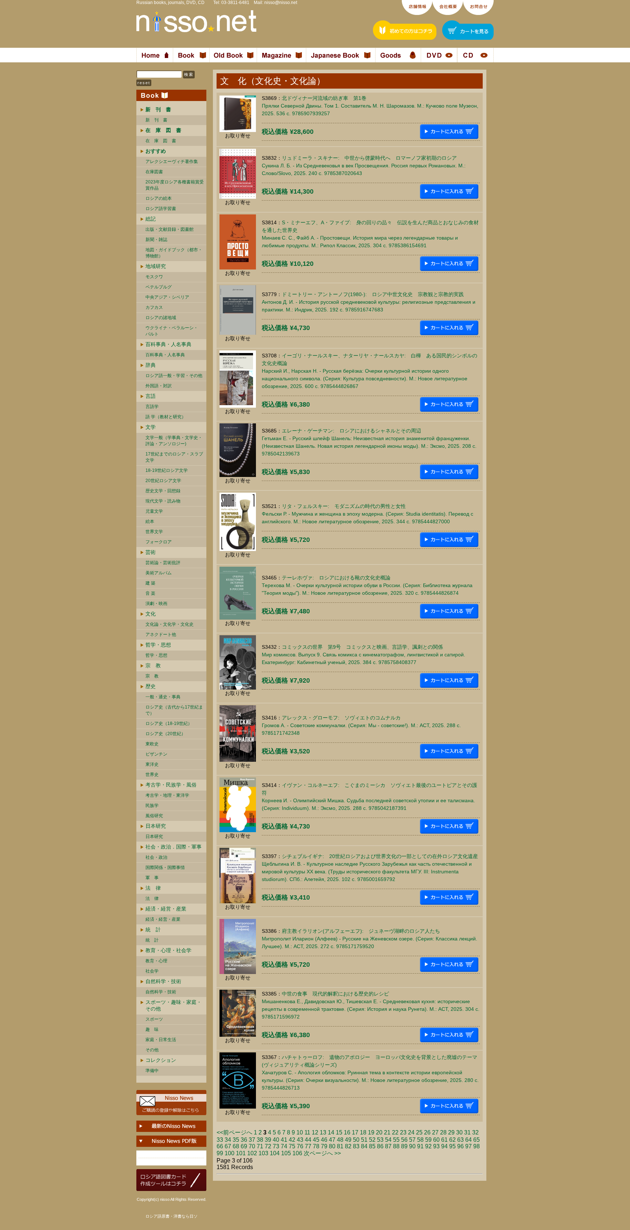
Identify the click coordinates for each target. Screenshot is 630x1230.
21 (387, 1132)
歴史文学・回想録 (162, 490)
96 (460, 1146)
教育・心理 (156, 960)
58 (420, 1140)
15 (339, 1132)
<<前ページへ (234, 1132)
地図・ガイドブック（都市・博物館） (173, 253)
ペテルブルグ (158, 287)
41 (284, 1140)
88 (396, 1146)
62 (452, 1140)
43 (300, 1140)
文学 (150, 427)
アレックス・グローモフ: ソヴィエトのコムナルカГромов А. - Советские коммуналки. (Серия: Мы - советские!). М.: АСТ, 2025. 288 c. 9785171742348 (361, 725)
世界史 (152, 774)
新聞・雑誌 (156, 239)
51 (364, 1140)
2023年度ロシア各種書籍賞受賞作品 (174, 185)
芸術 (150, 552)
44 (308, 1140)
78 (316, 1146)
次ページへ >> (322, 1153)
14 (331, 1132)
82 (348, 1146)
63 (460, 1140)
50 (356, 1140)
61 (444, 1140)
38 (260, 1140)
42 (292, 1140)
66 (220, 1146)
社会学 (152, 971)
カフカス (154, 307)
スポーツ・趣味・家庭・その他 (173, 1005)
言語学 (152, 406)
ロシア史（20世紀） (165, 733)
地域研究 (155, 266)
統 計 (153, 929)
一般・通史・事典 (162, 696)
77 (308, 1146)
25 (419, 1132)
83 (356, 1146)
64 (468, 1140)
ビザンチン (156, 754)
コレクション (160, 1060)
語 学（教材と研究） (165, 416)
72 (268, 1146)
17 (355, 1132)
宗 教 (153, 665)
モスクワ (154, 276)
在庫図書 (154, 171)
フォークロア (158, 541)
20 (379, 1132)
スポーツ (154, 1019)
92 (428, 1146)
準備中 (152, 1070)
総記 (150, 219)
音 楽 (150, 593)
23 (403, 1132)
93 (436, 1146)
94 (444, 1146)
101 (241, 1153)
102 (252, 1153)
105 (286, 1153)
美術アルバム (158, 572)
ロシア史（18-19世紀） (168, 723)
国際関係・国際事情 (165, 867)
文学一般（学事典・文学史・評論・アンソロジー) (173, 440)
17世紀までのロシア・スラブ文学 (174, 457)
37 (252, 1140)
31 (467, 1132)
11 (307, 1132)
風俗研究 (154, 815)
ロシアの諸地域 (160, 317)
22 (395, 1132)
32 (475, 1132)
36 (244, 1140)
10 (299, 1132)
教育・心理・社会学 (168, 950)
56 (404, 1140)
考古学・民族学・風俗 (171, 785)
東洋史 (152, 764)
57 (412, 1140)
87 (388, 1146)
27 (435, 1132)
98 (476, 1146)
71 (260, 1146)
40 (276, 1140)
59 (428, 1140)
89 (404, 1146)
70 (252, 1146)
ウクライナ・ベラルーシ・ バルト (171, 331)
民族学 (152, 805)
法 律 (153, 888)
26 (427, 1132)
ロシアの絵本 (158, 198)
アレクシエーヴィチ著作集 (171, 161)
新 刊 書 (156, 120)
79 (324, 1146)
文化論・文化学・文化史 (169, 624)
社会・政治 (156, 857)
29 (451, 1132)
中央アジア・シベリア (167, 297)
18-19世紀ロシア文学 (166, 470)
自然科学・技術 (163, 981)
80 (332, 1146)
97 (468, 1146)
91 (420, 1146)
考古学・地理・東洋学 (167, 795)
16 (347, 1132)
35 (236, 1140)
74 (284, 1146)
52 (372, 1140)
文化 (150, 614)
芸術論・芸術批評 (162, 562)
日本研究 (155, 826)
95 (452, 1146)
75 (292, 1146)
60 (436, 1140)
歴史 (150, 686)
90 (412, 1146)
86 (380, 1146)
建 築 (150, 583)
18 (363, 1132)
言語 (150, 396)
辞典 (150, 365)
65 (476, 1140)
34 (228, 1140)
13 (323, 1132)
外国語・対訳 (158, 385)
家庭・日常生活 (160, 1039)
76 (300, 1146)
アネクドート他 (160, 634)
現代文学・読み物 (162, 501)
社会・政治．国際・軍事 (173, 847)
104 (275, 1153)
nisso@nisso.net (280, 2)
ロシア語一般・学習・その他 (173, 375)
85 (372, 1146)
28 (443, 1132)
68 (236, 1146)
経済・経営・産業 (165, 909)
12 (315, 1132)
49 (348, 1140)
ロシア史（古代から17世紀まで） (174, 710)
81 (340, 1146)
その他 (152, 1049)
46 (324, 1140)
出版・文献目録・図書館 (169, 229)
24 (411, 1132)
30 (459, 1132)
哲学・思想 (158, 645)
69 (244, 1146)
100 (229, 1153)
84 (364, 1146)
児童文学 (154, 511)
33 (220, 1140)
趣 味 (152, 1029)
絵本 (149, 521)
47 (332, 1140)
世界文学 (154, 531)
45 (316, 1140)
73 (276, 1146)
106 (297, 1153)
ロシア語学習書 (160, 208)
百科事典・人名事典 (168, 344)
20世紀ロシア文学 (163, 480)
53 (380, 1140)
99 (220, 1153)
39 (268, 1140)
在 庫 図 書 (160, 140)
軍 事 (152, 877)
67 (228, 1146)
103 (263, 1153)
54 (388, 1140)
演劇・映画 (156, 603)
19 (371, 1132)
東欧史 (152, 743)
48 (340, 1140)
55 (396, 1140)
